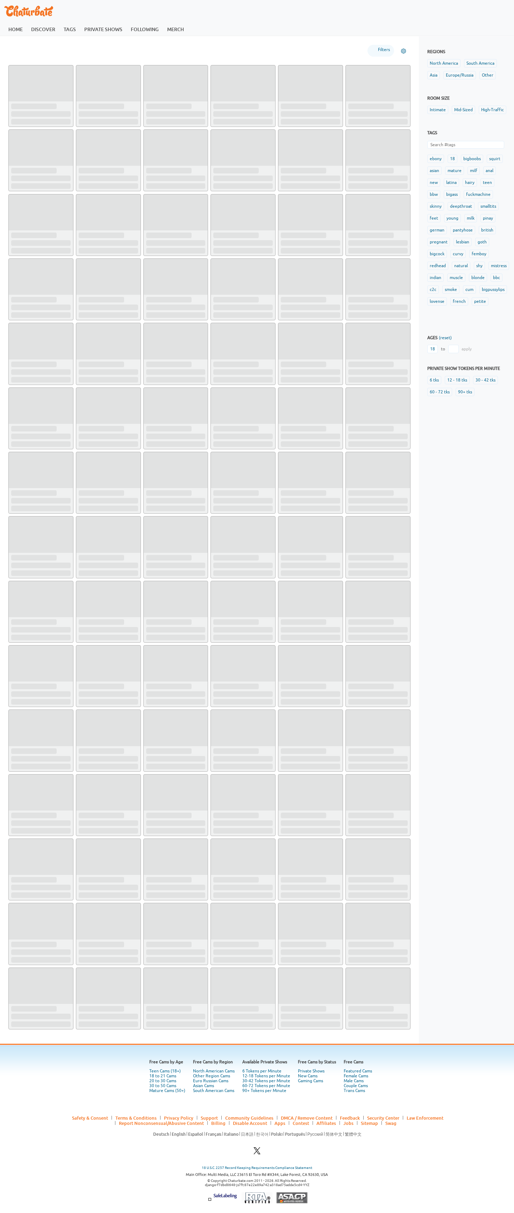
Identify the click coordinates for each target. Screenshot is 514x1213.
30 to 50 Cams (162, 1180)
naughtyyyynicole (165, 883)
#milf (150, 182)
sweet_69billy (363, 948)
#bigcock (246, 442)
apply (467, 349)
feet (434, 218)
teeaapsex (359, 689)
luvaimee (21, 235)
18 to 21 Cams (162, 1171)
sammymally (159, 494)
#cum (369, 177)
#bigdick (86, 895)
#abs (98, 895)
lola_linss (156, 235)
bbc (496, 277)
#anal (115, 636)
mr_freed (359, 818)
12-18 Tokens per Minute (266, 1171)
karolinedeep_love (99, 300)
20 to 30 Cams (162, 1175)
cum (469, 289)
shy (479, 265)
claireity (290, 624)
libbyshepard (160, 430)
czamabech (158, 689)
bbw (434, 194)
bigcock (437, 253)
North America (444, 63)
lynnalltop (90, 689)
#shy (259, 117)
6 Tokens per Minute (261, 1166)
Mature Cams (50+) (167, 1185)
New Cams (307, 1171)
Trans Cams (354, 1185)
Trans (135, 50)
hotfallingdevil (162, 754)
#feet (231, 830)
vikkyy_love (159, 818)
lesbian (462, 242)
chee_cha (21, 300)
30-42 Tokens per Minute (266, 1175)
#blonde (377, 112)
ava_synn (89, 105)
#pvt (370, 960)
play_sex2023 (94, 430)
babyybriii (90, 1013)
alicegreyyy (24, 170)
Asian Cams (203, 1180)
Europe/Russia (459, 75)
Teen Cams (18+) (165, 1166)
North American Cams (214, 1166)
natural (461, 265)
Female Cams (356, 1171)
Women (54, 50)
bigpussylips (493, 289)
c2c (433, 289)
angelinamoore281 (234, 818)
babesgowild (227, 754)
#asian (318, 247)
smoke (451, 289)
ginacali (356, 494)
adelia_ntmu (227, 235)
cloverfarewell (95, 235)
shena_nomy (294, 170)
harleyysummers (366, 105)
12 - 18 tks (457, 380)
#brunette (236, 117)
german (437, 230)
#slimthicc (179, 182)
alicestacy (292, 689)
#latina (184, 247)
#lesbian (288, 701)
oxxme (220, 559)
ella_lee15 (292, 235)
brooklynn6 (91, 754)
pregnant (439, 242)
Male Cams (354, 1175)
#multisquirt (156, 960)
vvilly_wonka (25, 430)
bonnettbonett (297, 818)
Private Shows (311, 1166)
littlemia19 (293, 300)
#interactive (291, 1025)
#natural (129, 182)
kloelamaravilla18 (300, 754)
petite (480, 301)
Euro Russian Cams (210, 1175)
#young (104, 182)
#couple (231, 442)
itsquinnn (291, 365)
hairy (469, 182)
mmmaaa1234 (161, 624)
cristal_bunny (296, 883)
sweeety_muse (230, 948)
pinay (488, 218)
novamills (223, 105)
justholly (20, 624)
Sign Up (442, 11)
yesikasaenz (24, 365)
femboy (479, 253)
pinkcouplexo (228, 430)
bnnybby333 (294, 494)
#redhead (319, 701)
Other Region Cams (211, 1171)
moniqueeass (25, 689)
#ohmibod (258, 636)
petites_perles (27, 494)
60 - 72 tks (440, 392)
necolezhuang (363, 430)
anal (489, 170)
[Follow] (69, 69)
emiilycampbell (163, 300)
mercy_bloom (26, 818)
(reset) (445, 337)
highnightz (360, 624)
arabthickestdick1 (31, 754)
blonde (478, 277)
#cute (226, 960)
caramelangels (27, 1013)
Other (487, 75)
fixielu (355, 883)
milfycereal (159, 170)
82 (226, 1120)
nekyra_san (91, 494)
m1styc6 (357, 754)
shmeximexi (92, 948)
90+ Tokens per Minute (264, 1185)
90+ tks (465, 392)
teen (487, 182)
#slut (55, 1090)
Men (80, 50)
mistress (499, 265)
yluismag (156, 948)
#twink (252, 377)
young (452, 218)
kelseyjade (90, 624)
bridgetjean (24, 105)
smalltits (488, 206)
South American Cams (213, 1185)
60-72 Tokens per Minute (266, 1180)
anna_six (20, 948)
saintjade (223, 1013)
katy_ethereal (364, 300)
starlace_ (223, 689)
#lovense (191, 117)
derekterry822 (297, 1013)
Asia (433, 75)
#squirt (374, 242)
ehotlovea (224, 624)
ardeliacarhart (94, 365)
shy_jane (357, 170)
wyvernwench (228, 170)
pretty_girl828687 (31, 1078)
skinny (436, 206)
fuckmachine (478, 194)
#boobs (45, 112)
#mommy (302, 830)
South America (480, 63)
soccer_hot (293, 430)
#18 (174, 247)
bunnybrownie (364, 1013)
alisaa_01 (89, 170)
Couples (107, 50)
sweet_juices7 (162, 1013)
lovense (437, 301)
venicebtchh (25, 883)
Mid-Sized (463, 109)
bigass (452, 194)
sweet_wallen (228, 365)
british (487, 230)
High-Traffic (492, 109)
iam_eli (154, 365)
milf (473, 170)
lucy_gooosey (161, 559)
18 (452, 158)
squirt (494, 158)
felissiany (223, 883)
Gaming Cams (310, 1175)
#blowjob (383, 960)
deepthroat (461, 206)
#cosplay (248, 177)
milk (470, 218)
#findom (18, 960)
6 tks (434, 380)
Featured (23, 50)
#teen (31, 117)
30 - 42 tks (485, 380)
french (459, 301)
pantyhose (463, 230)
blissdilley (292, 559)
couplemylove (296, 105)
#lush (218, 177)
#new (218, 247)
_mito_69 (223, 494)
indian (435, 277)
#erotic (256, 701)
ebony (436, 158)
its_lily (18, 559)
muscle (456, 277)
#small (248, 954)
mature (455, 170)
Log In (477, 11)
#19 (303, 377)
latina (451, 182)
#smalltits (233, 954)
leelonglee (90, 883)
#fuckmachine (249, 830)
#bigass (59, 112)
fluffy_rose (360, 559)
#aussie (17, 117)
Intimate (438, 109)
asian (434, 170)
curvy (458, 253)
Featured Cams (358, 1166)
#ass (250, 117)
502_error (359, 235)
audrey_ (88, 559)
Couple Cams (356, 1180)
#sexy (126, 766)
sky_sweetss (294, 948)
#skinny (57, 312)
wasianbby (224, 300)
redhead (438, 265)
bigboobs (472, 158)
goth (482, 242)
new (434, 182)
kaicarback (91, 818)
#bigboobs (88, 182)
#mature (196, 182)
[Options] (403, 51)
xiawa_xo (358, 365)
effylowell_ (159, 105)
